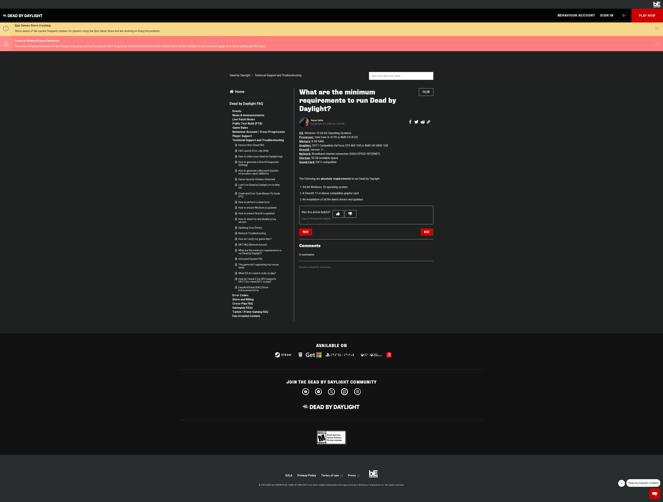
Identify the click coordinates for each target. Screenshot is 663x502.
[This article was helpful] (338, 214)
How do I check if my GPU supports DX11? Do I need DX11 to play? (257, 280)
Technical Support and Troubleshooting (278, 75)
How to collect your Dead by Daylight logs (260, 156)
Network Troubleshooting (252, 233)
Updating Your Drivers (250, 227)
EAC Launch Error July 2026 (253, 150)
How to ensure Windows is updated (257, 207)
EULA (288, 475)
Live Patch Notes (243, 119)
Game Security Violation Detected (256, 179)
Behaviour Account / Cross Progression (258, 131)
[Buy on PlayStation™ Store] (340, 354)
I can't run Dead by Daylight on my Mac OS (259, 186)
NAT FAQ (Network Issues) (252, 244)
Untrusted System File (250, 258)
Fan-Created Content (246, 316)
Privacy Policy (306, 475)
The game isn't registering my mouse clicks (258, 266)
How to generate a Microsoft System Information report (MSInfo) (258, 172)
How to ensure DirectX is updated (256, 213)
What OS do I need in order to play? (257, 273)
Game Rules (240, 127)
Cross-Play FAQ (242, 303)
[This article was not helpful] (350, 214)
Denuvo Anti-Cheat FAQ (251, 145)
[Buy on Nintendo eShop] (389, 354)
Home (239, 92)
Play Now (647, 15)
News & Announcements (248, 115)
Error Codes (240, 295)
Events (236, 111)
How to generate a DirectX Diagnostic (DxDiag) (258, 163)
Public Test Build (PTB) (247, 123)
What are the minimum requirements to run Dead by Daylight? (260, 252)
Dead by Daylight (240, 75)
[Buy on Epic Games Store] (300, 354)
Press (352, 475)
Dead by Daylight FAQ (246, 104)
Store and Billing (243, 299)
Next (427, 232)
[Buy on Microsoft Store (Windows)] (313, 354)
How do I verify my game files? (254, 239)
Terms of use (330, 475)
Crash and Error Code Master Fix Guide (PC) (259, 195)
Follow (426, 92)
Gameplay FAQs (242, 307)
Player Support (242, 136)
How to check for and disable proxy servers (257, 220)
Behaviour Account (576, 15)
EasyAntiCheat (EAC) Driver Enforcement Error (253, 289)
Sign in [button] (607, 15)
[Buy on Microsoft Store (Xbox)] (371, 354)
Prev (306, 232)
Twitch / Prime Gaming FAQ (250, 312)
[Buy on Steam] (283, 354)
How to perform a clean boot (254, 202)
